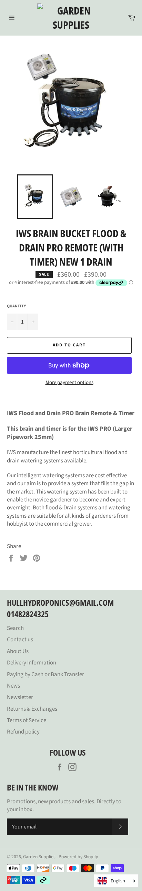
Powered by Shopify (78, 856)
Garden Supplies (40, 856)
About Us (18, 651)
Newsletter (20, 697)
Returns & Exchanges (32, 709)
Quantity (16, 306)
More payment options (69, 382)
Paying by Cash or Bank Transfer (45, 674)
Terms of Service (26, 720)
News (13, 686)
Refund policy (23, 732)
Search (15, 628)
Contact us (20, 639)
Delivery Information (31, 663)
